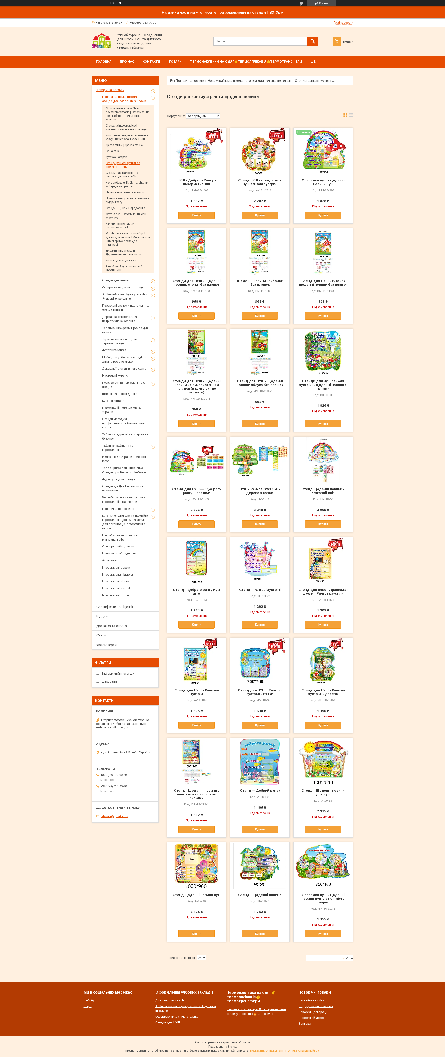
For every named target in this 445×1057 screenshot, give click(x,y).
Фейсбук (90, 1000)
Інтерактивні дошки (116, 567)
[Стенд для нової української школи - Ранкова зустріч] (323, 560)
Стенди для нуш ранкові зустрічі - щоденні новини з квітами (323, 384)
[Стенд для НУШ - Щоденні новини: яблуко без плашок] (259, 352)
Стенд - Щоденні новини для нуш (323, 792)
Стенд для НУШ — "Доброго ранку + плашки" (196, 491)
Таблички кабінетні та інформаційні (117, 448)
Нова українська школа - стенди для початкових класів (250, 80)
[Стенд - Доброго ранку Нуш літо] (196, 560)
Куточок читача (113, 400)
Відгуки (102, 616)
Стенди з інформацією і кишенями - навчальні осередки (127, 127)
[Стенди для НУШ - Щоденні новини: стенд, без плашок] (196, 251)
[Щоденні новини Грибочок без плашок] (259, 251)
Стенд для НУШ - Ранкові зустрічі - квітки (260, 692)
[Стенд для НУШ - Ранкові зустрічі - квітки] (259, 661)
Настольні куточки (115, 375)
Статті (101, 635)
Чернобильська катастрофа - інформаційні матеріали (123, 499)
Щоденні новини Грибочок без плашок (260, 282)
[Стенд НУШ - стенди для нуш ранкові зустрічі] (259, 151)
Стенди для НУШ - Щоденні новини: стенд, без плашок (197, 282)
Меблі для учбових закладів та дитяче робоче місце (125, 359)
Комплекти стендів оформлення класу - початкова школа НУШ (127, 137)
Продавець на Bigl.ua (222, 1046)
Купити (196, 215)
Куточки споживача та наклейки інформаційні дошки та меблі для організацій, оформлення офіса (125, 522)
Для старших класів (169, 1000)
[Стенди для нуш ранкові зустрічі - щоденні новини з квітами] (323, 352)
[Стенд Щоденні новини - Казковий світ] (323, 460)
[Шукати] (312, 41)
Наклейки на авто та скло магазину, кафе (121, 537)
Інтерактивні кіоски (115, 581)
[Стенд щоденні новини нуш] (196, 865)
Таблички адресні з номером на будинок (125, 436)
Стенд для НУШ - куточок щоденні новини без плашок (323, 282)
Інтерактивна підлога (117, 574)
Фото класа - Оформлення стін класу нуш (126, 215)
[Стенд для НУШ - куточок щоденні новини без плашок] (323, 251)
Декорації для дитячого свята (124, 368)
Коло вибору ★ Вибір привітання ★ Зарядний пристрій (127, 184)
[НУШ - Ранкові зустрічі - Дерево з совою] (259, 460)
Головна (103, 61)
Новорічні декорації (313, 1012)
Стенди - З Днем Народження (125, 208)
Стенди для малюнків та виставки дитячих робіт (122, 174)
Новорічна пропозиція (118, 508)
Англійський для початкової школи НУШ (124, 268)
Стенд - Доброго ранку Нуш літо (196, 591)
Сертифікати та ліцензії (114, 607)
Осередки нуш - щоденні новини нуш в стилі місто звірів (323, 898)
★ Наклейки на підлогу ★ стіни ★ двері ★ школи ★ (124, 296)
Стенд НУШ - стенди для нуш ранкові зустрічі (259, 182)
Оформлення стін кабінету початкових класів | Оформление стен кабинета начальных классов (127, 114)
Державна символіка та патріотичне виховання (119, 319)
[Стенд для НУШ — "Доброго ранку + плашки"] (196, 460)
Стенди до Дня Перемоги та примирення (122, 488)
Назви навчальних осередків (125, 192)
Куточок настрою (116, 157)
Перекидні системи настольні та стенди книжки (125, 307)
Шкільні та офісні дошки (119, 394)
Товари (175, 61)
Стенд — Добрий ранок (260, 790)
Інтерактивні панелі (116, 588)
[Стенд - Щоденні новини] (259, 865)
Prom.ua (244, 1042)
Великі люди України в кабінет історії (124, 459)
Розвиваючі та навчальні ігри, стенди (123, 385)
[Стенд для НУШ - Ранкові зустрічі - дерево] (323, 661)
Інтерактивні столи (115, 595)
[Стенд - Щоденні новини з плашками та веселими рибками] (196, 761)
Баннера (305, 1023)
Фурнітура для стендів (118, 479)
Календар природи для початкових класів (121, 225)
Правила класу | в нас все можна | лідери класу (128, 200)
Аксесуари (110, 560)
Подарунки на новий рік (316, 1006)
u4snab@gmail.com (114, 816)
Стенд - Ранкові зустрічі (260, 590)
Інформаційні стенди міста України (121, 410)
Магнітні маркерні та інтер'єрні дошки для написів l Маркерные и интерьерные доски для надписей (128, 239)
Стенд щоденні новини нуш (197, 895)
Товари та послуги (190, 80)
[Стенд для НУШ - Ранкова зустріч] (196, 661)
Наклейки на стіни (311, 1000)
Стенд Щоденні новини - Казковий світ (323, 491)
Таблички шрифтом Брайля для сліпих (125, 330)
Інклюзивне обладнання (119, 553)
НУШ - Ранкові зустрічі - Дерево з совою (260, 491)
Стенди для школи (116, 280)
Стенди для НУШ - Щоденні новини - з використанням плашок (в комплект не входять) (197, 386)
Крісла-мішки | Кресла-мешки (124, 145)
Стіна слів (112, 151)
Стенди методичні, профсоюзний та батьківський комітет (124, 423)
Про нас (127, 61)
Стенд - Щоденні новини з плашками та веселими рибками (196, 794)
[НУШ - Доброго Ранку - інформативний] (196, 151)
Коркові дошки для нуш (121, 260)
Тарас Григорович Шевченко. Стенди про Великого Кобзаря (124, 470)
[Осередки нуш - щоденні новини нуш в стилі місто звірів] (323, 865)
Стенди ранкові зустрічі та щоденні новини (123, 164)
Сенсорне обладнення (118, 546)
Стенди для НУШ (167, 1022)
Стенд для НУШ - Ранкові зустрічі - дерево (323, 692)
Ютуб (88, 1006)
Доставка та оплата (111, 626)
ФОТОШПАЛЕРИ (114, 350)
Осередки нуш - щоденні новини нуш (323, 182)
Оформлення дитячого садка (123, 287)
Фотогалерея (106, 645)
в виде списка (351, 116)
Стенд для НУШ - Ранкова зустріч (196, 692)
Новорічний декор (312, 1017)
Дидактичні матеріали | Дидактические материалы (123, 252)
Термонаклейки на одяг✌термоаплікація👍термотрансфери (246, 61)
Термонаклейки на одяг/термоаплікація (119, 341)
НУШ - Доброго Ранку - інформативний (196, 182)
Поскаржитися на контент (266, 1050)
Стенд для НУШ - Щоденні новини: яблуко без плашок (260, 383)
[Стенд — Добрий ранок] (259, 761)
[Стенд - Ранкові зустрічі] (259, 560)
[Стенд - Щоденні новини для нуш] (323, 761)
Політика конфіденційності (303, 1050)
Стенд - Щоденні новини (259, 895)
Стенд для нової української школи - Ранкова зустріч (323, 591)
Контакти (151, 61)
